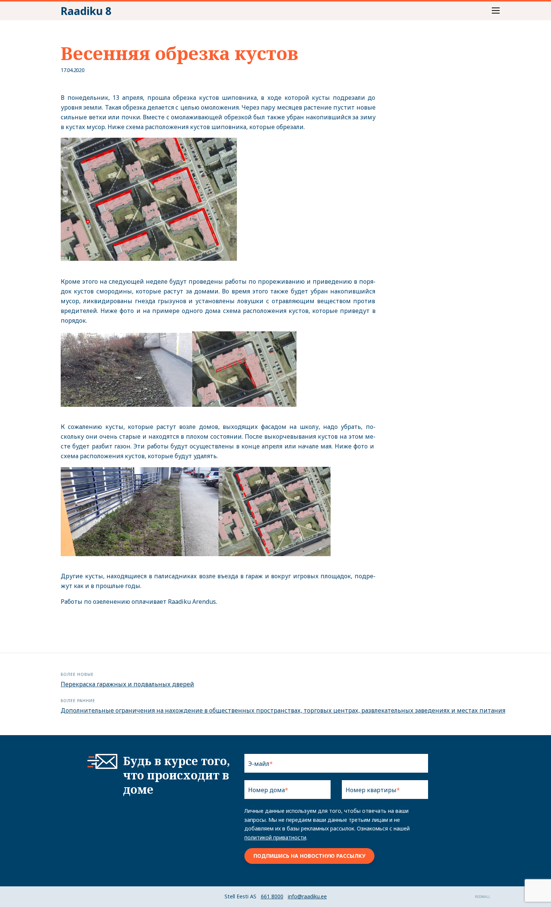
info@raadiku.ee (307, 896)
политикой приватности (275, 837)
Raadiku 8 (86, 11)
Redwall (482, 896)
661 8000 (272, 896)
